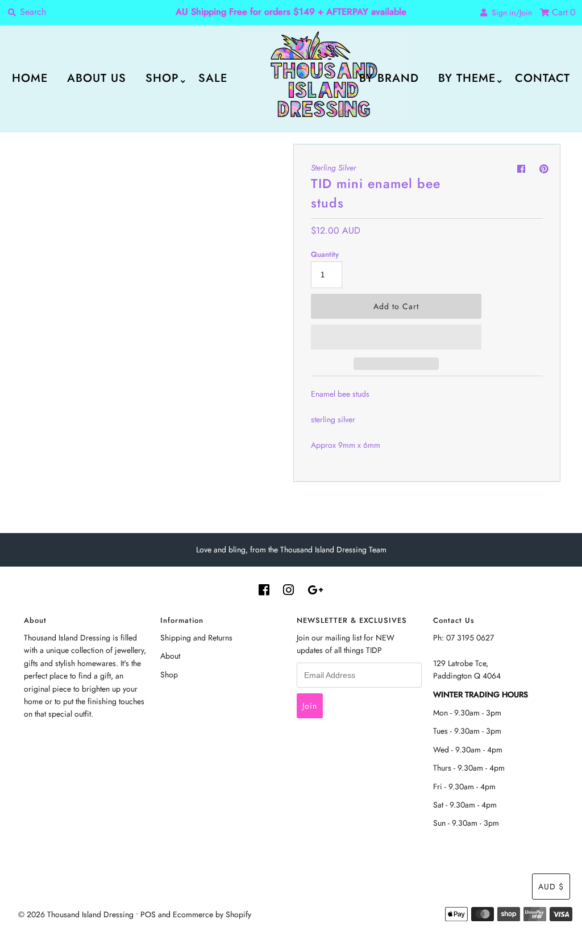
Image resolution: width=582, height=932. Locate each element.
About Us (96, 78)
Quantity (325, 254)
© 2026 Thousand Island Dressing (76, 914)
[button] (396, 336)
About (170, 655)
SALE (212, 78)
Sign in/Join (509, 12)
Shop (162, 78)
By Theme (467, 78)
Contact (542, 78)
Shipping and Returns (196, 637)
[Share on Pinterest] (543, 169)
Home (30, 78)
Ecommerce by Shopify (212, 914)
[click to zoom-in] (269, 161)
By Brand (389, 78)
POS (148, 914)
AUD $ (551, 886)
